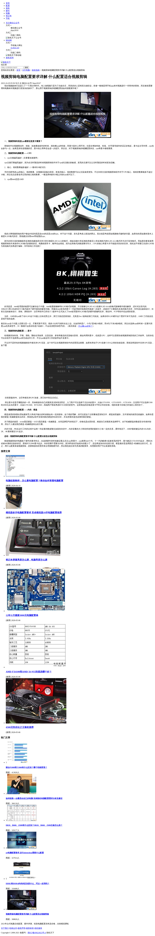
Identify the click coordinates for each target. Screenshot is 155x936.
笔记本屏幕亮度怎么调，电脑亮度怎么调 (26, 559)
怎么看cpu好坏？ (85, 326)
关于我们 (5, 928)
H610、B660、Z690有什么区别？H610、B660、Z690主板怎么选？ (34, 825)
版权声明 (21, 928)
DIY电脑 (26, 70)
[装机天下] (6, 62)
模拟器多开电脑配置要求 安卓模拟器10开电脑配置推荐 (34, 512)
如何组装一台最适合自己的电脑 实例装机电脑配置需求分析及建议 (34, 798)
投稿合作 (13, 928)
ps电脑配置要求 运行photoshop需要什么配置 (25, 853)
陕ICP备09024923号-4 (37, 933)
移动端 (9, 40)
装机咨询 (10, 58)
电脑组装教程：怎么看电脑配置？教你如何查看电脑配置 (34, 480)
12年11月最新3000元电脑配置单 (22, 615)
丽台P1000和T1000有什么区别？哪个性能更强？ (26, 767)
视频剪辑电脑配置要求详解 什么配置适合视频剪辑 (27, 914)
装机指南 (36, 70)
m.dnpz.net (15, 48)
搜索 (26, 67)
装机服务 (38, 928)
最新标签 (30, 928)
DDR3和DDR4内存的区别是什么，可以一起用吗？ (27, 884)
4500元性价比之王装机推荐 (20, 727)
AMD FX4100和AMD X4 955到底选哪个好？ (29, 671)
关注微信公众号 (12, 23)
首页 (8, 3)
